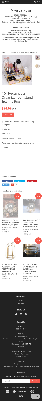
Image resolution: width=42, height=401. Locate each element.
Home (3, 52)
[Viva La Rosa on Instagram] (26, 314)
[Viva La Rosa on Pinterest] (21, 314)
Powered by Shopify (32, 387)
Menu (6, 2)
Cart (38, 2)
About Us (21, 304)
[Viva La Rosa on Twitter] (16, 314)
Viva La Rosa (21, 10)
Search (21, 301)
